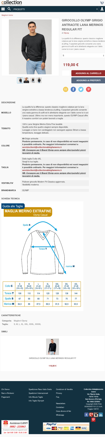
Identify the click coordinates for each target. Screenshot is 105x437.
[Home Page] (11, 4)
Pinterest (89, 89)
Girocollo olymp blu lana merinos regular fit (52, 358)
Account (102, 9)
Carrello (102, 3)
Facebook (73, 89)
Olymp (66, 33)
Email (65, 89)
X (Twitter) (81, 90)
